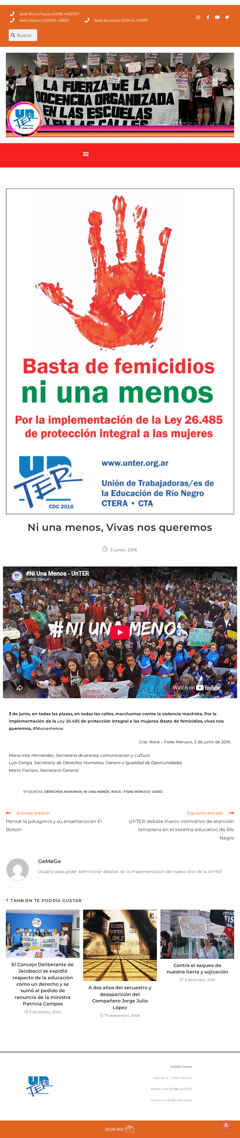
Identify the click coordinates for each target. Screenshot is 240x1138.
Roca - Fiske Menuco (130, 792)
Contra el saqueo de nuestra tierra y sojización (197, 969)
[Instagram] (198, 17)
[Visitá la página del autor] (17, 869)
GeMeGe (49, 861)
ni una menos (96, 792)
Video (157, 792)
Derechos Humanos (63, 792)
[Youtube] (217, 17)
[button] (86, 154)
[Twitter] (227, 17)
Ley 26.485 (68, 721)
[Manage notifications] (226, 1125)
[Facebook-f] (208, 17)
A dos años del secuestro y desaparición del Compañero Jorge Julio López (119, 997)
